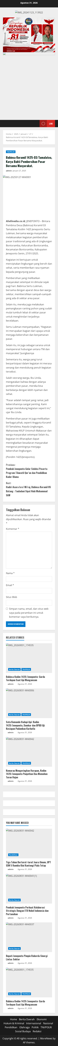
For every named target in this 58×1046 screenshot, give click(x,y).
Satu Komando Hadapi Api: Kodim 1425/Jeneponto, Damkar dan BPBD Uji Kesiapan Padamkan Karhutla (25, 725)
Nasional (48, 1023)
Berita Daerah (14, 669)
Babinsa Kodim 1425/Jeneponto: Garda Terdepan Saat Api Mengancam (25, 678)
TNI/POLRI (11, 152)
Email (10, 585)
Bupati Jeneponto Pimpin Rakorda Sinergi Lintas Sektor (27, 957)
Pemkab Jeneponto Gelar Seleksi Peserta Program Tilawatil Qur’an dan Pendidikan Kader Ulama (26, 471)
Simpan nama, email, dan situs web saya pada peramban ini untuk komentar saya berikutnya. (28, 612)
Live (51, 123)
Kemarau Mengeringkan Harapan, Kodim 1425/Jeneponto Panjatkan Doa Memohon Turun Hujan (26, 774)
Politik (35, 1027)
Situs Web (11, 597)
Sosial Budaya (23, 1031)
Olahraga (24, 1027)
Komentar (12, 528)
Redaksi (37, 1031)
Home (13, 1019)
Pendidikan (13, 855)
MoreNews (46, 1038)
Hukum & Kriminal (14, 1023)
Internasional (33, 1023)
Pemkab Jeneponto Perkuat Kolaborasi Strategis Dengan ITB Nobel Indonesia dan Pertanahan (27, 911)
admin (9, 170)
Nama (10, 573)
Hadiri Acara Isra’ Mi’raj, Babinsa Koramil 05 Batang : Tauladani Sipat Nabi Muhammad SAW (28, 489)
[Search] (34, 123)
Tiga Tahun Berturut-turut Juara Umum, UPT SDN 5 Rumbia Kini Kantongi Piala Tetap (28, 863)
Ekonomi (42, 1019)
